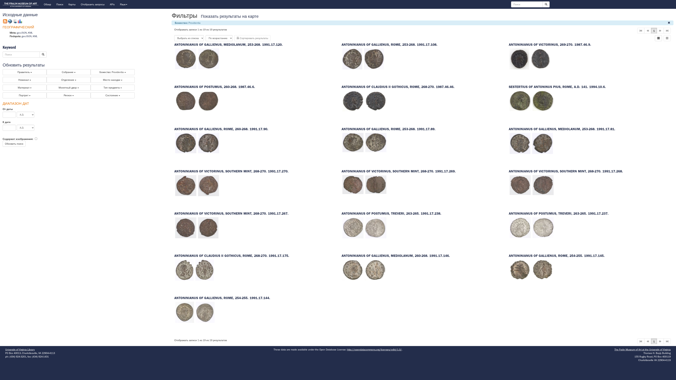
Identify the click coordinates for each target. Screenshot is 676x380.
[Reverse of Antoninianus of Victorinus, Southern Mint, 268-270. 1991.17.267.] (208, 227)
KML (30, 32)
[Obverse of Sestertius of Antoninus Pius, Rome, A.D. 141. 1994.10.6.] (520, 100)
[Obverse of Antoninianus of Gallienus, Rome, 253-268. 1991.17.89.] (353, 142)
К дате (7, 122)
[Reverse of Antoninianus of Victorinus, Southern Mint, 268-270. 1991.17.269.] (375, 184)
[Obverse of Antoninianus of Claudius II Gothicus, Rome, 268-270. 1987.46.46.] (353, 100)
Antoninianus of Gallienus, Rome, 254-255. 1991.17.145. (557, 256)
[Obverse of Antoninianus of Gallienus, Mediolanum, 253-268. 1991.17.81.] (520, 143)
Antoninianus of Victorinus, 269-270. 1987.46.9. (550, 45)
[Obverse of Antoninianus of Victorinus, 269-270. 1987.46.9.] (519, 58)
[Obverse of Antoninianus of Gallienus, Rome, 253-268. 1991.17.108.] (352, 58)
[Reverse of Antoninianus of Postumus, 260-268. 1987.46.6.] (208, 100)
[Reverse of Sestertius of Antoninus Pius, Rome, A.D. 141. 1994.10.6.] (543, 100)
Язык (123, 4)
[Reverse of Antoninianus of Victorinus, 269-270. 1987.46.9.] (540, 58)
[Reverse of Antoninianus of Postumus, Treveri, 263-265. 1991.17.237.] (543, 227)
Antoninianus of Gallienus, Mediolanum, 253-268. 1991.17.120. (228, 45)
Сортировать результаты (253, 38)
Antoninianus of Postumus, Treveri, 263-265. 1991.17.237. (559, 213)
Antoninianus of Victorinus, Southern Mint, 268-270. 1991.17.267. (231, 213)
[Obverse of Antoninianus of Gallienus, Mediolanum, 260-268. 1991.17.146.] (352, 269)
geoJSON (22, 32)
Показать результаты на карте (230, 16)
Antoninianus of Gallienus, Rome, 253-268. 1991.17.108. (389, 45)
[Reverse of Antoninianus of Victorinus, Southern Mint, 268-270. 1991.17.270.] (208, 185)
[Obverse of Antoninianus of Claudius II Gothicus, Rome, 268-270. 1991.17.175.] (184, 269)
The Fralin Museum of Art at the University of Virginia (642, 349)
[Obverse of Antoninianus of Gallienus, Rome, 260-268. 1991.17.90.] (185, 142)
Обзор (47, 4)
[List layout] (658, 38)
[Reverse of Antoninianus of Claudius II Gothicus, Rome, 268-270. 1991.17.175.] (204, 269)
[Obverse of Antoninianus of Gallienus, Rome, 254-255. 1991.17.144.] (184, 312)
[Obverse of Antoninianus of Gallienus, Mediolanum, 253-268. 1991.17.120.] (185, 58)
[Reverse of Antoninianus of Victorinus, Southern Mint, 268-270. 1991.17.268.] (543, 184)
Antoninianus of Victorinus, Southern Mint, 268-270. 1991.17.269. (399, 171)
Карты (72, 4)
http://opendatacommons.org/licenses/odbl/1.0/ (374, 349)
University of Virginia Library (20, 349)
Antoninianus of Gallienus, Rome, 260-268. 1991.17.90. (221, 129)
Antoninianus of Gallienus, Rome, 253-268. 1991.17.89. (389, 129)
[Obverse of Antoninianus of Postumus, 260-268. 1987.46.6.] (185, 100)
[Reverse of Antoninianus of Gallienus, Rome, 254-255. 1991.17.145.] (543, 269)
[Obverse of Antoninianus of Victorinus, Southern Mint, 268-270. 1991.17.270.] (185, 185)
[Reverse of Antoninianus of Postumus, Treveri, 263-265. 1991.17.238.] (375, 227)
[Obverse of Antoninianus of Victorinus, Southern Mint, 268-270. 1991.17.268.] (520, 184)
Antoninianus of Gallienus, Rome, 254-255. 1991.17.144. (222, 298)
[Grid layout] (667, 38)
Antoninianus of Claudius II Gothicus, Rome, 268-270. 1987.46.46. (398, 87)
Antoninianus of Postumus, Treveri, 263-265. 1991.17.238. (391, 213)
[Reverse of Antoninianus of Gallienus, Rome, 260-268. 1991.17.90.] (208, 142)
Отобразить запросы (93, 4)
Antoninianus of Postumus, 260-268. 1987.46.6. (214, 87)
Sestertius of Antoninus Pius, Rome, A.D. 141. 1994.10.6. (557, 87)
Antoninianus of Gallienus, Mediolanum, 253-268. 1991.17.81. (562, 129)
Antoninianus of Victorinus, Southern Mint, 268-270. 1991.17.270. (231, 171)
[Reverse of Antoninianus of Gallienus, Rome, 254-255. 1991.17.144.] (205, 312)
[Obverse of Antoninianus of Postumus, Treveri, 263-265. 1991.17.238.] (353, 227)
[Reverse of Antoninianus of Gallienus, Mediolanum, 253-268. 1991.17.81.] (542, 143)
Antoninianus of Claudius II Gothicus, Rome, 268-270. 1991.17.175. (231, 256)
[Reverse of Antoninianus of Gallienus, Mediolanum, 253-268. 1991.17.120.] (208, 58)
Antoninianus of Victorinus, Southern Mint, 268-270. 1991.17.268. (566, 171)
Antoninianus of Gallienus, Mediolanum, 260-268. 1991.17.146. (396, 256)
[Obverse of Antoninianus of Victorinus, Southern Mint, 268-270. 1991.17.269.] (353, 184)
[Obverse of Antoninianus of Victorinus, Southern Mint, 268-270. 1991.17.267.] (185, 227)
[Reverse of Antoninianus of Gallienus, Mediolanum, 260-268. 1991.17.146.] (375, 269)
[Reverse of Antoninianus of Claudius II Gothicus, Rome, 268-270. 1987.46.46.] (375, 100)
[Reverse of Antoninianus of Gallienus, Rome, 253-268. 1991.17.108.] (374, 58)
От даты (8, 109)
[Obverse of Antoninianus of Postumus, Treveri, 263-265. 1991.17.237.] (520, 227)
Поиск (59, 4)
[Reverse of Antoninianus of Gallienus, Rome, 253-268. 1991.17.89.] (375, 142)
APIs (112, 4)
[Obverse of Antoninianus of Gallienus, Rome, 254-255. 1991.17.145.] (520, 269)
